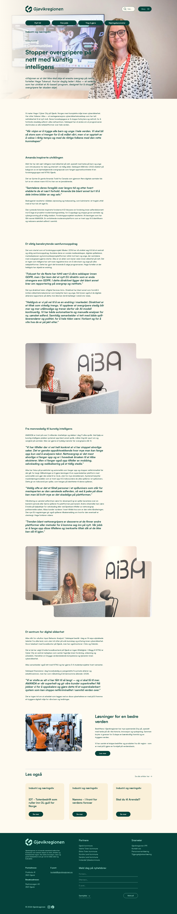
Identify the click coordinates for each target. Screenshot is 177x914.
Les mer (102, 753)
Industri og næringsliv (38, 31)
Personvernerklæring (140, 851)
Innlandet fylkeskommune (89, 860)
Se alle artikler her (142, 776)
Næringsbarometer (117, 23)
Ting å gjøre (91, 23)
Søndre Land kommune (88, 857)
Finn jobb (64, 23)
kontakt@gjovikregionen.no (61, 872)
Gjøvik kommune (86, 846)
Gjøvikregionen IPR (139, 846)
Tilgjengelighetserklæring (142, 854)
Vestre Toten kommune (88, 848)
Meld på (131, 896)
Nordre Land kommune (88, 854)
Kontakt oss (136, 848)
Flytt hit (38, 23)
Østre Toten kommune (88, 851)
